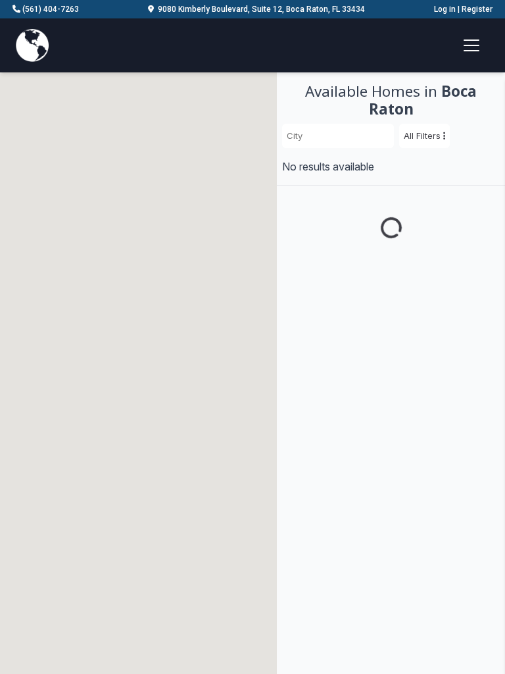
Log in (445, 9)
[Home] (32, 44)
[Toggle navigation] (471, 45)
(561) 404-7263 (49, 9)
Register (477, 9)
